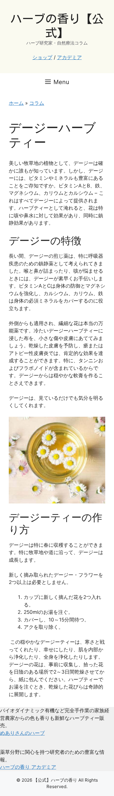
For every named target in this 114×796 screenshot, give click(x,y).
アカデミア (69, 57)
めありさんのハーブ (22, 733)
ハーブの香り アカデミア (28, 767)
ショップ (42, 57)
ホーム (16, 103)
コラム (36, 103)
